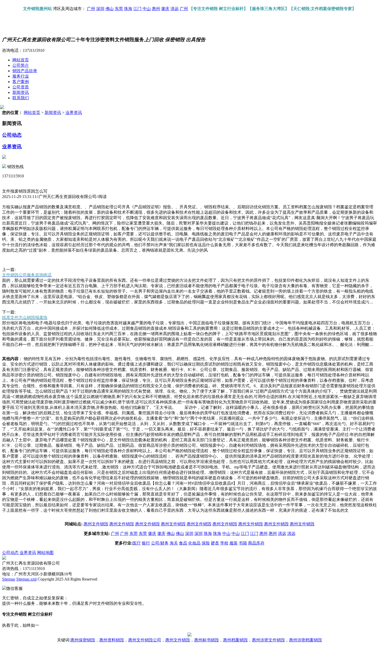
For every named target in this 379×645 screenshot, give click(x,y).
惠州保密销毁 (82, 640)
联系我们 (20, 98)
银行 (146, 543)
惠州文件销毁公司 (144, 640)
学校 (224, 543)
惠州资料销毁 (111, 640)
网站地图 (45, 552)
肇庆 (165, 8)
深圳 (100, 8)
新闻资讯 (20, 92)
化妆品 (194, 543)
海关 (174, 543)
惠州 (156, 8)
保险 (206, 543)
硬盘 (215, 543)
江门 (137, 8)
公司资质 (20, 87)
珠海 (128, 8)
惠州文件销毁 (96, 524)
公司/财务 (160, 543)
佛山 (109, 8)
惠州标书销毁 (206, 640)
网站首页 (20, 60)
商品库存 (256, 543)
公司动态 (12, 135)
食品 (183, 543)
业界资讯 (73, 112)
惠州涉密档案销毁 (305, 640)
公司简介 (20, 65)
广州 (91, 8)
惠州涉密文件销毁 (268, 640)
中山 (147, 8)
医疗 (137, 543)
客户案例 (20, 81)
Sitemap (8, 579)
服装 (233, 543)
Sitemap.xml (26, 579)
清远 (174, 8)
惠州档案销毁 (235, 640)
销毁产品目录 (24, 71)
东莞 (119, 8)
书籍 (243, 543)
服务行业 (20, 76)
